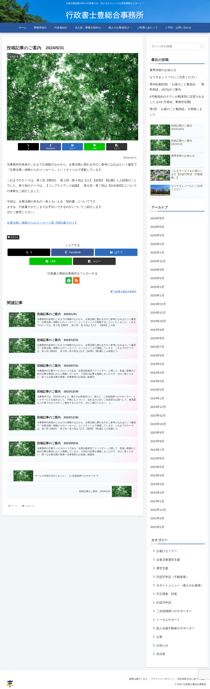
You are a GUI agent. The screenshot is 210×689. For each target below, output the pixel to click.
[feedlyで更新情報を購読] (68, 280)
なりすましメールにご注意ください (173, 77)
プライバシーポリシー (162, 679)
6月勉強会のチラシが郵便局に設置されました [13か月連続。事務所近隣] (177, 99)
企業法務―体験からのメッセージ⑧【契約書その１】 (42, 222)
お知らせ (14, 237)
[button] (116, 146)
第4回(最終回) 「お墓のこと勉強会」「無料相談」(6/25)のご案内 (177, 87)
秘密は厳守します (138, 679)
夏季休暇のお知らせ (163, 70)
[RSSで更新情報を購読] (76, 280)
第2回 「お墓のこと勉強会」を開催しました (176, 111)
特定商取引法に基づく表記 (191, 679)
